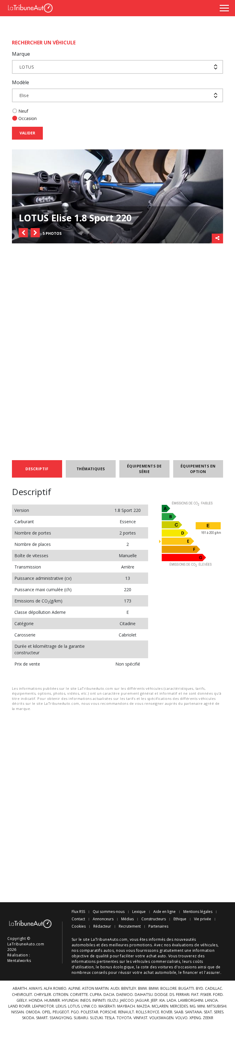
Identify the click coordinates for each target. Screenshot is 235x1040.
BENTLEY (128, 988)
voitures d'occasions (177, 967)
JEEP (154, 1000)
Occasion (27, 118)
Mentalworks (19, 960)
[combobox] (117, 67)
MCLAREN (160, 1006)
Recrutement (130, 926)
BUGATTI (186, 988)
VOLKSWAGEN (161, 1018)
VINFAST (140, 1018)
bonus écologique (117, 967)
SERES (218, 1012)
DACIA (108, 995)
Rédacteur (102, 926)
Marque (21, 54)
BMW (142, 988)
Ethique (179, 919)
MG (193, 1006)
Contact (78, 919)
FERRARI (182, 995)
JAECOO (127, 1000)
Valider (27, 133)
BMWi (154, 988)
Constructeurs (153, 919)
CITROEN (60, 995)
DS (172, 995)
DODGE (161, 995)
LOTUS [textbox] (26, 67)
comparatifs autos (97, 950)
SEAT (208, 1012)
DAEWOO (124, 995)
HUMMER (52, 1000)
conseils (99, 972)
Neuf (23, 111)
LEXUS (61, 1006)
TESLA (110, 1018)
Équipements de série (144, 469)
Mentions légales (197, 912)
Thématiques (90, 468)
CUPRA (96, 995)
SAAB (178, 1012)
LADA (171, 1000)
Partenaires (158, 926)
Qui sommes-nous (109, 912)
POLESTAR (89, 1012)
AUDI (114, 988)
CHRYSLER (42, 995)
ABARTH (20, 988)
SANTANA (193, 1012)
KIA (162, 1000)
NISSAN (17, 1012)
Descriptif (36, 468)
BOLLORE (168, 988)
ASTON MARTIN (95, 988)
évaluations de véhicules (195, 945)
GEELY (22, 1000)
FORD (218, 995)
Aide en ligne (164, 912)
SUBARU (81, 1018)
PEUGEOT (61, 1012)
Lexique (139, 912)
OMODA (33, 1012)
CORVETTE (79, 995)
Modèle (20, 82)
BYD (199, 988)
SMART (42, 1018)
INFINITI (99, 1000)
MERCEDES (179, 1006)
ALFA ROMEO (55, 988)
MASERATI (107, 1006)
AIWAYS (35, 988)
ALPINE (74, 988)
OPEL (46, 1012)
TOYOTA (124, 1018)
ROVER (166, 1012)
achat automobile (160, 972)
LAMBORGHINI (190, 1000)
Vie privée (202, 919)
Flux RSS (78, 912)
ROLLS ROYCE (147, 1012)
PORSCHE (108, 1012)
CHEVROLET (22, 995)
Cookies (79, 926)
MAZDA (143, 1006)
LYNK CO (89, 1006)
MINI (201, 1006)
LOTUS (74, 1006)
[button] (23, 232)
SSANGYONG (61, 1018)
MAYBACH (126, 1006)
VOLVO (181, 1018)
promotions (140, 945)
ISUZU (112, 1000)
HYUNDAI (70, 1000)
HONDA (36, 1000)
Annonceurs (103, 919)
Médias (127, 919)
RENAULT (126, 1012)
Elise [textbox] (24, 95)
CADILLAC (213, 988)
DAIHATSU (144, 995)
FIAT (195, 995)
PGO (75, 1012)
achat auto (156, 956)
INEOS (85, 1000)
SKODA (28, 1018)
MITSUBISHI (216, 1006)
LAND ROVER (19, 1006)
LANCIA (211, 1000)
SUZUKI (96, 1018)
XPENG (195, 1018)
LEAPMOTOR (43, 1006)
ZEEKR (208, 1018)
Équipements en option (198, 469)
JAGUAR (142, 1000)
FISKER (205, 995)
